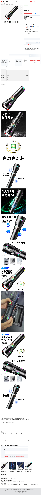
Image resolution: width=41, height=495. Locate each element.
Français (12, 490)
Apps (36, 3)
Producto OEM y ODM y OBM (13, 478)
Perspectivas (33, 489)
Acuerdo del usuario (15, 489)
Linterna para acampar (12, 4)
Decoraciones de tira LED (13, 477)
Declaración (11, 489)
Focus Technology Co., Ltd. (19, 491)
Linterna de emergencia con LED (34, 484)
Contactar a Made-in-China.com (24, 489)
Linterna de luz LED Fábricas (26, 484)
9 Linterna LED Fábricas (3, 484)
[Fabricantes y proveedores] (4, 1)
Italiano (17, 490)
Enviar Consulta (28, 13)
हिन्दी (29, 490)
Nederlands (22, 490)
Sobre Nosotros (8, 489)
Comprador (30, 3)
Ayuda (33, 3)
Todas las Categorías (4, 3)
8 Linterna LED (20, 484)
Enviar (6, 456)
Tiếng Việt (35, 490)
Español (7, 490)
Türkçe (33, 490)
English (5, 490)
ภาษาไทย (31, 490)
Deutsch (19, 490)
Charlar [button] (37, 13)
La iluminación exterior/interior (4, 478)
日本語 (27, 490)
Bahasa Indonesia (38, 490)
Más (1, 487)
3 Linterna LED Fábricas (9, 484)
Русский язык (15, 490)
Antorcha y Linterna (8, 4)
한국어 (25, 490)
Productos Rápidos (29, 489)
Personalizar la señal (22, 477)
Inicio (1, 4)
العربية (24, 490)
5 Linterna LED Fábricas (15, 484)
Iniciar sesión (39, 1)
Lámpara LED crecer (32, 477)
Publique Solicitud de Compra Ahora (20, 456)
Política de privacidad (19, 489)
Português (10, 490)
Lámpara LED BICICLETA (3, 477)
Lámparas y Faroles (4, 4)
